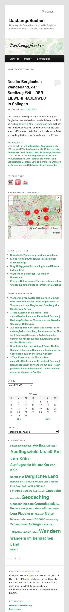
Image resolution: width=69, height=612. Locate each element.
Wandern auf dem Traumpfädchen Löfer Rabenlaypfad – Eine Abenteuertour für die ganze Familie (35, 368)
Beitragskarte (43, 58)
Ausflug (39, 445)
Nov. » (48, 418)
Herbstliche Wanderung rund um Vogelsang (34, 255)
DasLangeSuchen (27, 20)
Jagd (58, 504)
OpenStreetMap (38, 228)
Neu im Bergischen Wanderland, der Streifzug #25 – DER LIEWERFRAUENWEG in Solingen (27, 92)
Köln (44, 508)
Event (18, 486)
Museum (39, 513)
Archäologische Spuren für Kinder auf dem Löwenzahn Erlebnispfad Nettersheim (35, 338)
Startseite (14, 58)
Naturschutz (17, 519)
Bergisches (17, 477)
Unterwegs (45, 152)
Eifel (12, 486)
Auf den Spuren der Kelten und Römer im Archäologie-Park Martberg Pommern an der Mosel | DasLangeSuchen (35, 331)
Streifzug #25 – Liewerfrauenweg (35, 123)
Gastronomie (39, 491)
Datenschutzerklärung (20, 605)
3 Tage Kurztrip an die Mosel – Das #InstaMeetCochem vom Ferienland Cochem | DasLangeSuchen (35, 316)
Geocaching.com (22, 504)
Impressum (15, 609)
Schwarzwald (32, 152)
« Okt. (18, 418)
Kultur (14, 508)
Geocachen (15, 498)
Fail (24, 486)
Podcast (28, 58)
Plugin (56, 232)
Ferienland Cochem (21, 491)
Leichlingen (53, 508)
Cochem (53, 481)
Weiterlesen (15, 142)
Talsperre (16, 532)
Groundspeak (44, 503)
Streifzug (36, 161)
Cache (40, 481)
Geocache (53, 490)
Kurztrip (23, 508)
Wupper (14, 549)
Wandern (56, 152)
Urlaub (35, 532)
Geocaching (35, 496)
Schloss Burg (51, 519)
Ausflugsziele (33, 145)
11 (33, 405)
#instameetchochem (21, 445)
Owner (29, 519)
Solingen (26, 161)
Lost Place (18, 513)
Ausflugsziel (51, 445)
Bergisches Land (16, 152)
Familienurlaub (36, 486)
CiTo (46, 481)
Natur (49, 513)
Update (26, 532)
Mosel (30, 513)
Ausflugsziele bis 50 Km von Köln (42, 149)
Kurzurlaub (34, 508)
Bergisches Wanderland (43, 158)
